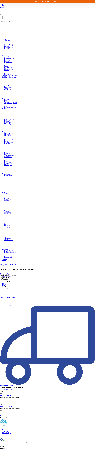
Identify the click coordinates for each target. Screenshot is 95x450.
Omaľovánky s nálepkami (8, 212)
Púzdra (5, 59)
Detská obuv (4, 108)
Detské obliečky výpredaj (8, 124)
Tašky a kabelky (6, 88)
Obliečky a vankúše (7, 199)
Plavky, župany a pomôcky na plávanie (10, 103)
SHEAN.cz (24, 442)
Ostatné (5, 144)
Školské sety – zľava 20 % (8, 44)
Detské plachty (6, 121)
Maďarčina (5, 18)
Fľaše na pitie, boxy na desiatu (9, 58)
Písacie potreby (6, 65)
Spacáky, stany (6, 223)
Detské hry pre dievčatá (8, 159)
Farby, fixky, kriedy (7, 141)
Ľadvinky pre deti (7, 91)
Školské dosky (6, 57)
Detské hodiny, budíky (7, 194)
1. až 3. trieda (2, 389)
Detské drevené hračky (8, 157)
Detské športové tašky (7, 89)
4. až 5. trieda (7, 389)
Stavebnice (6, 161)
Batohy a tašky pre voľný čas (7, 84)
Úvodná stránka (4, 259)
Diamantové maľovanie (8, 136)
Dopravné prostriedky (7, 162)
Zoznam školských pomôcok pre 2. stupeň (9, 77)
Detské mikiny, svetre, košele (8, 100)
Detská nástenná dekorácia (8, 195)
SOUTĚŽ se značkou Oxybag (6, 395)
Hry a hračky (4, 151)
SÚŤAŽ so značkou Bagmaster (6, 412)
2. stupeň (10, 389)
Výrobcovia (4, 429)
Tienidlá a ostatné (7, 184)
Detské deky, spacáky (7, 120)
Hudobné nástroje (7, 164)
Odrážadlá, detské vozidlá (8, 163)
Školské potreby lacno (7, 74)
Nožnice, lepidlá (6, 66)
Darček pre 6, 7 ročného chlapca (9, 255)
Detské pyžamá (6, 99)
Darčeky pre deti (5, 249)
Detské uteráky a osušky (8, 118)
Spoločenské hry (7, 153)
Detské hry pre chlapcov (8, 160)
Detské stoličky (6, 198)
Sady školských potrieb (8, 62)
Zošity (5, 68)
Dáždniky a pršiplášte (5, 173)
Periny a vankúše (7, 123)
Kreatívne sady (6, 140)
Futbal (5, 222)
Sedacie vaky (6, 193)
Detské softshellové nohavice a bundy (10, 107)
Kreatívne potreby (7, 143)
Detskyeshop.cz (11, 442)
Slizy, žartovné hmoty (7, 132)
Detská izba (4, 192)
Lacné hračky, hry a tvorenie (8, 240)
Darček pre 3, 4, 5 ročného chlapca (9, 254)
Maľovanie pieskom (7, 134)
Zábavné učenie (6, 211)
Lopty (5, 224)
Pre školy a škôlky (7, 73)
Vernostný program (5, 431)
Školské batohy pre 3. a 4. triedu (9, 41)
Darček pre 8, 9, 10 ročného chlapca (10, 256)
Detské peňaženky (7, 60)
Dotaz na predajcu (5, 284)
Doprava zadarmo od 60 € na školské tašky (7, 385)
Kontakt (3, 5)
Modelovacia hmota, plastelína (9, 133)
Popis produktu (4, 283)
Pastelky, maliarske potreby (8, 64)
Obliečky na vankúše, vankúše (9, 119)
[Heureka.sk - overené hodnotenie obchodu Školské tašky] (3, 425)
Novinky (3, 229)
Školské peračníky (7, 56)
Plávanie (5, 221)
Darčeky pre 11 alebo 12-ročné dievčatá (10, 253)
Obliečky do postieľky (7, 117)
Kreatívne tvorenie (5, 131)
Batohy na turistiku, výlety (8, 86)
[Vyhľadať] (10, 21)
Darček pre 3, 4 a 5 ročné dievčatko (9, 250)
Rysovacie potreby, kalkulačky (9, 67)
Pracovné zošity (6, 210)
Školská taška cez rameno (8, 90)
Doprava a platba (5, 3)
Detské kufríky (6, 61)
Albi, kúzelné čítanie (7, 156)
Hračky (5, 152)
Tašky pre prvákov (7, 40)
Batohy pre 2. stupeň (7, 42)
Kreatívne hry (6, 154)
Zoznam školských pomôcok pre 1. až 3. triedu (9, 75)
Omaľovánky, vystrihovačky (8, 213)
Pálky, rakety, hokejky (7, 225)
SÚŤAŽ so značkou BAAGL (6, 406)
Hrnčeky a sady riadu (7, 196)
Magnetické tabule (7, 200)
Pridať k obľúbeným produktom (6, 276)
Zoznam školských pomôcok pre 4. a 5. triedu (9, 76)
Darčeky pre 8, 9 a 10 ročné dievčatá (10, 252)
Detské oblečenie (5, 98)
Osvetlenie (6, 197)
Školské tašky (4, 39)
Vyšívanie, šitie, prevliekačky (8, 139)
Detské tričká (6, 101)
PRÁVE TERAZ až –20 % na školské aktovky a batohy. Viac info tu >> (46, 1)
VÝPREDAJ (4, 237)
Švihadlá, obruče (7, 228)
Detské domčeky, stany (8, 165)
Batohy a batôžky (7, 85)
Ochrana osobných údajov (6, 433)
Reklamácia (4, 4)
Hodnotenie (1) (4, 285)
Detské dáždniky (7, 174)
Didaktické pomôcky (7, 209)
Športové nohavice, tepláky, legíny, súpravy (11, 102)
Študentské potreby (7, 72)
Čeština (5, 16)
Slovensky (5, 17)
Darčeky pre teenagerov (8, 257)
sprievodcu (20, 288)
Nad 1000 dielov (5, 261)
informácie (2, 7)
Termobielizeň (6, 106)
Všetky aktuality (2, 415)
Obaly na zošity (6, 70)
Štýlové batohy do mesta (8, 87)
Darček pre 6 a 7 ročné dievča (9, 251)
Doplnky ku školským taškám (9, 47)
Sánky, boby (6, 226)
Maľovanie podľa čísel (7, 135)
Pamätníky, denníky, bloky (8, 69)
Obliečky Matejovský (7, 122)
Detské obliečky (4, 116)
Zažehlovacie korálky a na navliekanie (10, 138)
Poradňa (1, 441)
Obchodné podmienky (5, 432)
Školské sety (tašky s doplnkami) (9, 43)
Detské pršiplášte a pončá (8, 175)
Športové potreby (7, 227)
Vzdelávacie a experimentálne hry (9, 155)
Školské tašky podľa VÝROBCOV (10, 45)
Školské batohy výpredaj (8, 46)
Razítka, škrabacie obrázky (8, 142)
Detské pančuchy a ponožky (8, 105)
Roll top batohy (6, 48)
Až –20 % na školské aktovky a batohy (8, 401)
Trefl (6, 278)
